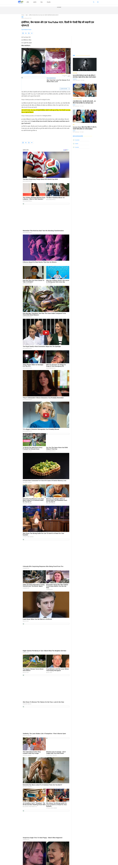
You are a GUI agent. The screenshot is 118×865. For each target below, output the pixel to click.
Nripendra (75, 79)
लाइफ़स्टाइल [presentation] (75, 73)
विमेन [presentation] (74, 124)
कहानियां (34, 2)
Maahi (74, 104)
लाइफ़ (27, 15)
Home (22, 15)
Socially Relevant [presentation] (77, 98)
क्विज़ (42, 2)
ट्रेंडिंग (28, 2)
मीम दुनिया (49, 2)
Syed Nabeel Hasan (26, 29)
